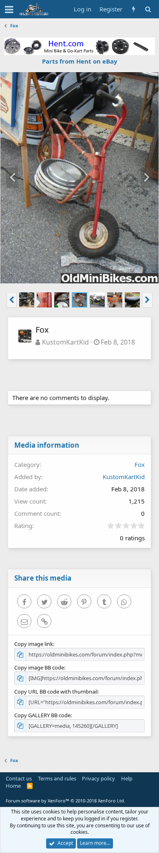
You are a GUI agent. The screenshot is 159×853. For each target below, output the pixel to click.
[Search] (148, 9)
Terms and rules (57, 778)
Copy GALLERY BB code (42, 715)
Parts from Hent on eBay (79, 61)
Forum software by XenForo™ (65, 801)
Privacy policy (98, 778)
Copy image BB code (39, 667)
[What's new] (133, 9)
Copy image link (33, 643)
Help (126, 778)
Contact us (19, 778)
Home (13, 785)
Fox (140, 464)
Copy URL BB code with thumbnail (55, 691)
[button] (9, 9)
